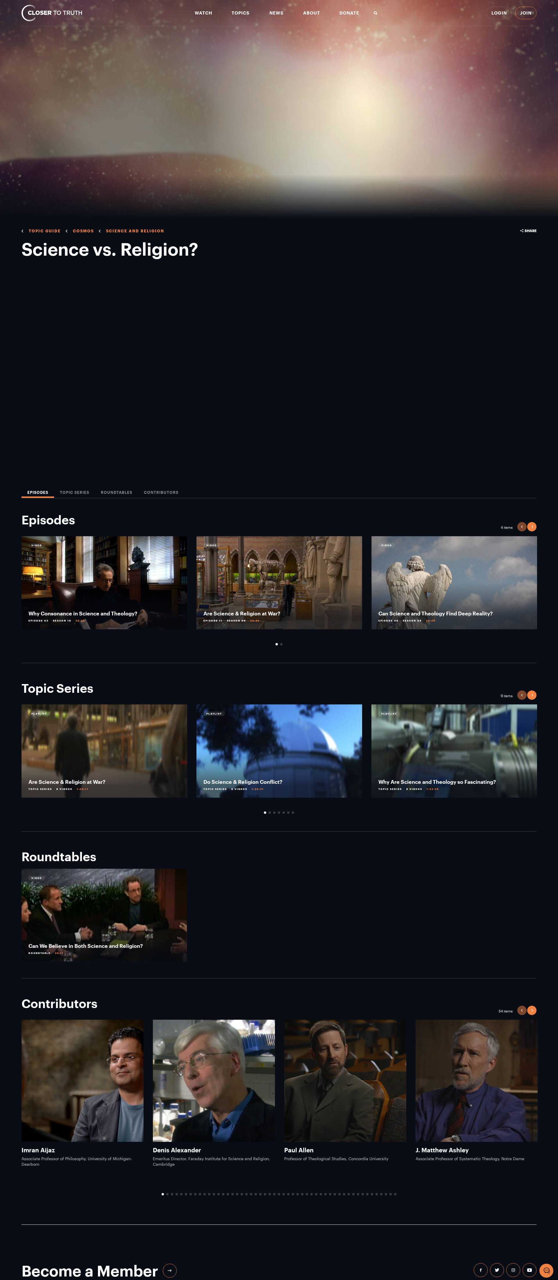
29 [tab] (293, 1194)
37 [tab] (330, 1194)
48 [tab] (381, 1194)
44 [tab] (363, 1194)
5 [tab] (283, 812)
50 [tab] (390, 1194)
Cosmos (83, 231)
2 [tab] (281, 644)
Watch (203, 12)
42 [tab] (353, 1194)
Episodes (37, 492)
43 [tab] (358, 1194)
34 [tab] (316, 1194)
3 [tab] (274, 812)
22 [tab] (260, 1194)
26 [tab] (279, 1194)
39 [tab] (339, 1194)
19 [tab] (246, 1194)
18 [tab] (242, 1194)
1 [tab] (277, 644)
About (311, 12)
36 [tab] (325, 1194)
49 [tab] (386, 1194)
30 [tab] (297, 1194)
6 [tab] (288, 812)
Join (526, 12)
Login (499, 12)
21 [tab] (256, 1194)
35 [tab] (321, 1194)
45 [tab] (367, 1194)
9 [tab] (200, 1194)
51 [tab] (395, 1194)
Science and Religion (135, 231)
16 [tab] (232, 1194)
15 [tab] (228, 1194)
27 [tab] (283, 1194)
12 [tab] (214, 1194)
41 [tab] (349, 1194)
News (276, 12)
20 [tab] (251, 1194)
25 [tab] (274, 1194)
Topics (241, 12)
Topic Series (74, 492)
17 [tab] (237, 1194)
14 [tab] (223, 1194)
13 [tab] (218, 1194)
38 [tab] (335, 1194)
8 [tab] (195, 1194)
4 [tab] (279, 812)
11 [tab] (209, 1194)
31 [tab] (302, 1194)
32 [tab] (307, 1194)
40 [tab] (344, 1194)
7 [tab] (293, 812)
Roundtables (116, 492)
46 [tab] (372, 1194)
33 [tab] (311, 1194)
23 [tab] (265, 1194)
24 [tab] (270, 1194)
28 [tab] (288, 1194)
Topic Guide (45, 231)
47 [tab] (376, 1194)
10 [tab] (204, 1194)
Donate (349, 12)
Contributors (161, 492)
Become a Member (90, 1270)
